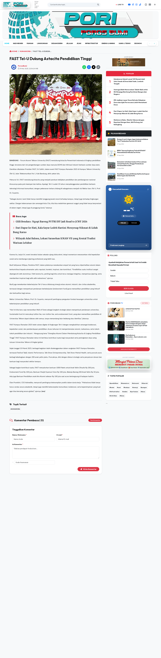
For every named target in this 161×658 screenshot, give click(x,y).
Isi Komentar (17, 443)
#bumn (112, 386)
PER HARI (134, 221)
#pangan (144, 386)
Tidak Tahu (114, 279)
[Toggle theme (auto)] (155, 4)
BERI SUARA (129, 287)
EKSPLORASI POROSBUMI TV (129, 347)
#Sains (122, 394)
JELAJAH (69, 42)
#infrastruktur (114, 390)
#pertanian (134, 390)
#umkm (124, 390)
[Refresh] (148, 187)
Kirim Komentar (89, 467)
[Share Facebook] (89, 65)
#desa (143, 390)
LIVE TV (120, 5)
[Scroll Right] (154, 41)
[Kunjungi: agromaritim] (80, 24)
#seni (119, 386)
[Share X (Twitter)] (94, 65)
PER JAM (123, 221)
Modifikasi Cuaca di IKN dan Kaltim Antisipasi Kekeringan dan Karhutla (133, 173)
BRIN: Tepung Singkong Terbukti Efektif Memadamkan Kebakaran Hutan (131, 150)
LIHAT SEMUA (145, 301)
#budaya (126, 386)
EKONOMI (138, 42)
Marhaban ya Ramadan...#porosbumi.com (136, 334)
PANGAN (30, 42)
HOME (6, 42)
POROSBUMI (116, 301)
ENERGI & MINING (108, 42)
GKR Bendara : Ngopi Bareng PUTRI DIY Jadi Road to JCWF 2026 (51, 219)
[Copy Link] (98, 65)
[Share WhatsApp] (84, 65)
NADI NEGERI (18, 42)
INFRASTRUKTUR (91, 42)
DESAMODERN (56, 42)
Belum (112, 274)
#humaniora (15, 407)
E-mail (60, 433)
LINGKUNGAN (42, 42)
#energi (135, 386)
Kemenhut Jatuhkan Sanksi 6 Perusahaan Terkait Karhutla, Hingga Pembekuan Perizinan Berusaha (132, 162)
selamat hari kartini (133, 307)
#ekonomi (135, 381)
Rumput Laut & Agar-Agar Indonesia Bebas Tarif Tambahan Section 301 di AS (132, 138)
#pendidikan (114, 381)
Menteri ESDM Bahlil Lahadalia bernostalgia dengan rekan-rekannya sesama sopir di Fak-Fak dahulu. (137, 322)
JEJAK (79, 42)
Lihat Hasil (129, 292)
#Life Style (113, 394)
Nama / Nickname (19, 433)
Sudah (113, 269)
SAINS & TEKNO (125, 42)
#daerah (145, 381)
